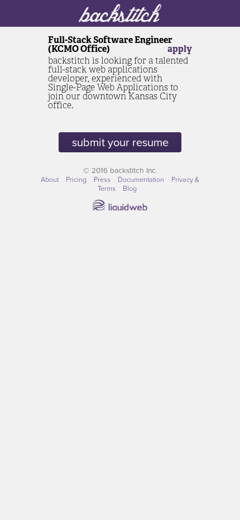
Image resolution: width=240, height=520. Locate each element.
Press (103, 179)
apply (179, 49)
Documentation (142, 179)
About (50, 179)
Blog (130, 188)
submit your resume (120, 142)
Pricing (77, 179)
